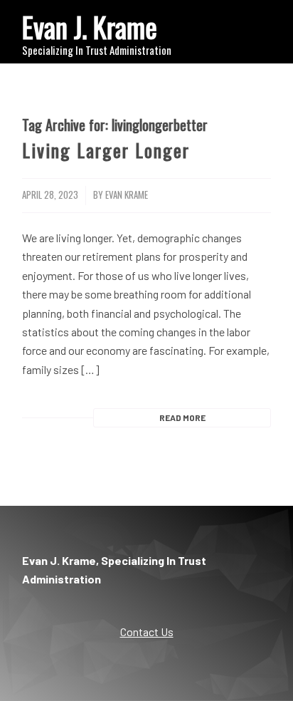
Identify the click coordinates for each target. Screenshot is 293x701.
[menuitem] (251, 28)
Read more (182, 417)
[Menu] (251, 28)
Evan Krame (126, 195)
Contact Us (147, 631)
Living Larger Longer (106, 150)
